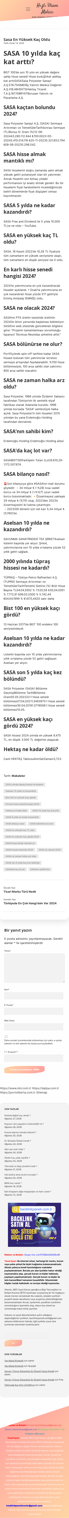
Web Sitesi (9, 1020)
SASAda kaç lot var (15, 869)
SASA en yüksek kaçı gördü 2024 (22, 836)
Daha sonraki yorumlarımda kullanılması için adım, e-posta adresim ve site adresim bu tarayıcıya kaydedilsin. (33, 1042)
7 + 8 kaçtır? (11, 1052)
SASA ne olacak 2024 (50, 849)
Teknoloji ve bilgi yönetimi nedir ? (20, 1166)
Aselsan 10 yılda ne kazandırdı (21, 791)
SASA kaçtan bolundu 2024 (19, 849)
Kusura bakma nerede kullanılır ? (20, 1132)
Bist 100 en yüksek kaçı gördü (21, 797)
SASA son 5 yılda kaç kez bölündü (22, 862)
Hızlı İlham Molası (47, 9)
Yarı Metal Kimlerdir (14, 1360)
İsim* (6, 989)
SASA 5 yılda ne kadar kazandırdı (22, 817)
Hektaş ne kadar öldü (16, 810)
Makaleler (18, 776)
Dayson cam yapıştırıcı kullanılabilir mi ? (24, 1124)
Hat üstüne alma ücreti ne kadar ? (21, 1174)
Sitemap (41, 1092)
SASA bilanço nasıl (15, 823)
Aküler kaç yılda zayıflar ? (17, 1157)
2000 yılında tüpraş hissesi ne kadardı (24, 784)
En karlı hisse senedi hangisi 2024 (22, 804)
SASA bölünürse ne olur (41, 823)
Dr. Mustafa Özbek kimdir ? (17, 1140)
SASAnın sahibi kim (40, 869)
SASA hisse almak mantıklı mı (20, 843)
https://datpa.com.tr (45, 1088)
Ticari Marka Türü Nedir (20, 891)
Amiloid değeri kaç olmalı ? (17, 1115)
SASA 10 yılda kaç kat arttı (45, 810)
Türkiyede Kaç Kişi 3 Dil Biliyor (19, 1385)
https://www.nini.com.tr (15, 1088)
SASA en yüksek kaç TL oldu (20, 830)
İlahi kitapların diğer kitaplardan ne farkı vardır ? (27, 1191)
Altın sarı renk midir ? (14, 1149)
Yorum (7, 950)
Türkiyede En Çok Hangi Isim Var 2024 (30, 903)
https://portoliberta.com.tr (17, 1092)
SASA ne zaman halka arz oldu (21, 856)
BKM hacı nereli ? (13, 1183)
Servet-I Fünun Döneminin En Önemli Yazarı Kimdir (29, 1371)
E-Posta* (8, 1005)
